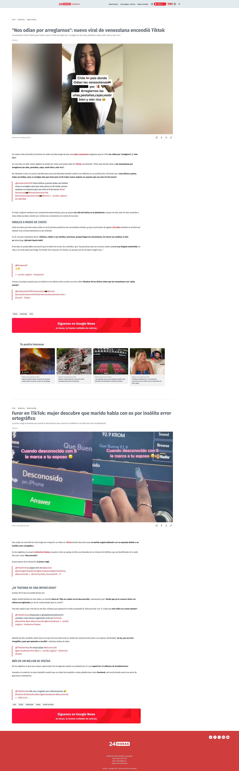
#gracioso (47, 567)
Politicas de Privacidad (119, 763)
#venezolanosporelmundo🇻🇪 (28, 195)
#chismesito (28, 694)
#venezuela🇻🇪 (21, 192)
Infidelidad (29, 704)
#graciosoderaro (51, 621)
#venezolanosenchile (38, 192)
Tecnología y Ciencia (127, 4)
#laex (27, 621)
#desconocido (37, 621)
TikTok (15, 314)
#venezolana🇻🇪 (40, 291)
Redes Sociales (143, 4)
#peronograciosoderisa (25, 570)
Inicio (13, 20)
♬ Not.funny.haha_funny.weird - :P (44, 574)
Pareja (38, 704)
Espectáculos (113, 4)
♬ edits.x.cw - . (22, 697)
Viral (31, 314)
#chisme (58, 618)
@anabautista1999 (23, 183)
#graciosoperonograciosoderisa (51, 570)
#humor (45, 195)
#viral (61, 189)
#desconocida (21, 574)
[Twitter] (166, 137)
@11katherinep (22, 567)
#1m (32, 650)
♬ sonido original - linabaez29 (29, 274)
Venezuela (23, 314)
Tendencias (21, 20)
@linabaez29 (21, 265)
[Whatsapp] (157, 137)
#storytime (20, 621)
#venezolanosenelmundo (52, 294)
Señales (160, 4)
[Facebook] (161, 137)
